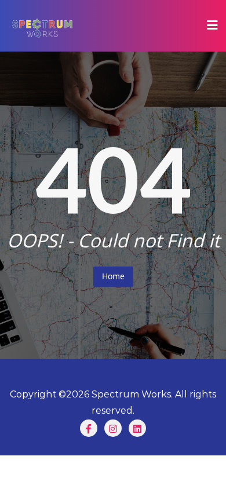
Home (113, 276)
